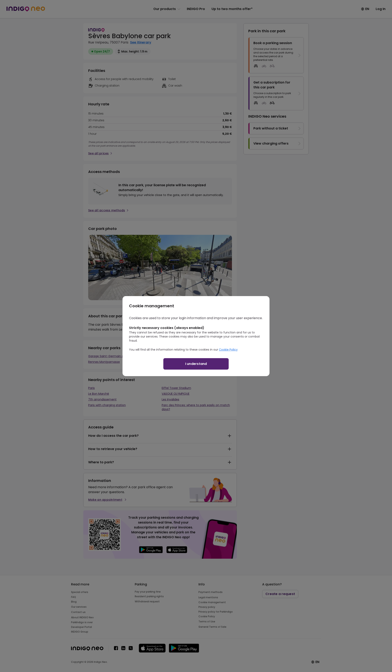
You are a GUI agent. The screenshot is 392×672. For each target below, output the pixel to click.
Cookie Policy (228, 350)
